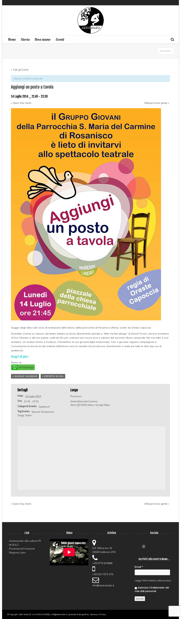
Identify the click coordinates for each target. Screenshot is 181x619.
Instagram (163, 3)
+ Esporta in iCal (53, 376)
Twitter (173, 3)
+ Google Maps (102, 404)
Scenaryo (94, 614)
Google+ (137, 547)
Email (139, 566)
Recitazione (47, 411)
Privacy (103, 614)
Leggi (138, 580)
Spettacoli (44, 406)
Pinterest (168, 3)
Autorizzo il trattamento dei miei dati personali (152, 589)
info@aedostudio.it (103, 585)
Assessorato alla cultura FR (25, 540)
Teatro (28, 415)
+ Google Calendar (25, 376)
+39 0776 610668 (102, 563)
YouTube (158, 3)
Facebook (153, 3)
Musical (36, 411)
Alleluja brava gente (156, 102)
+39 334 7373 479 (102, 574)
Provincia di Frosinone (22, 548)
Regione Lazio (17, 552)
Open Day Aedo (21, 102)
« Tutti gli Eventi (19, 69)
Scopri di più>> (20, 357)
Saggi (20, 415)
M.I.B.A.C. (14, 544)
